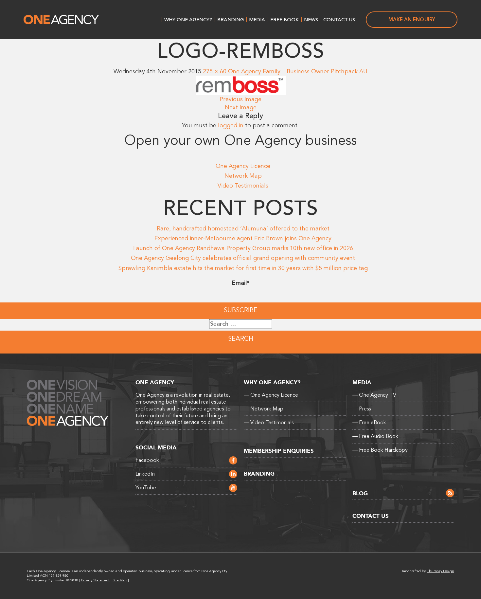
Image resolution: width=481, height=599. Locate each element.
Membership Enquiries (279, 450)
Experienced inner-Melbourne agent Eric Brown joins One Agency (242, 238)
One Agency (61, 20)
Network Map (243, 175)
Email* (240, 282)
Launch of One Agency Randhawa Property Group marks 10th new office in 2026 (243, 248)
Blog (360, 493)
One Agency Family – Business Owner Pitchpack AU (297, 71)
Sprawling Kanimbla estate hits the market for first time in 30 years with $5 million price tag (243, 268)
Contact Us (339, 20)
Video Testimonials (243, 185)
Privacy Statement (95, 580)
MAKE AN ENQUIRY (411, 20)
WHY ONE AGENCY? (188, 20)
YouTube (145, 487)
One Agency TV (374, 395)
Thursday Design (440, 571)
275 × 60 (214, 71)
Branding (230, 20)
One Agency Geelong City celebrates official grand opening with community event (243, 258)
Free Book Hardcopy (380, 450)
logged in (230, 125)
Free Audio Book (375, 436)
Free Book (284, 20)
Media (257, 20)
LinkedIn (145, 474)
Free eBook (369, 422)
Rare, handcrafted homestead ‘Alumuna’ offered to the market (243, 228)
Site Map (120, 580)
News (311, 20)
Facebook (147, 460)
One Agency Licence (243, 166)
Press (361, 409)
